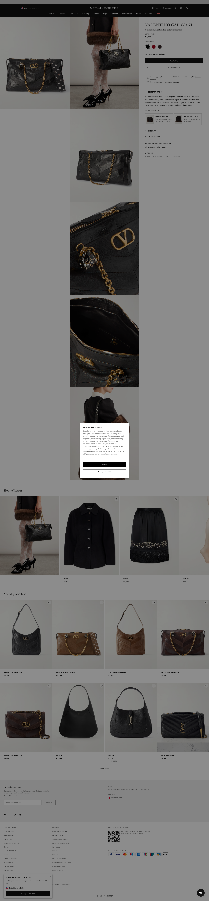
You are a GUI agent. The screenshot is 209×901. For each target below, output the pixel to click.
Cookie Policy (91, 451)
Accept (104, 465)
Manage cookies (104, 472)
